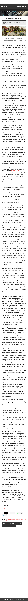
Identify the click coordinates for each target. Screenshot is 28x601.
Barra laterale (20, 6)
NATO (24, 519)
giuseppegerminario (17, 22)
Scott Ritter (5, 525)
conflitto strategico (12, 519)
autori (4, 523)
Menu (5, 6)
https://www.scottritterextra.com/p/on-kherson (13, 508)
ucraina (12, 520)
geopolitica (20, 519)
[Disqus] (14, 546)
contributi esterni (11, 523)
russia (3, 520)
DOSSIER (19, 523)
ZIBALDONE (12, 525)
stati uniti (7, 520)
